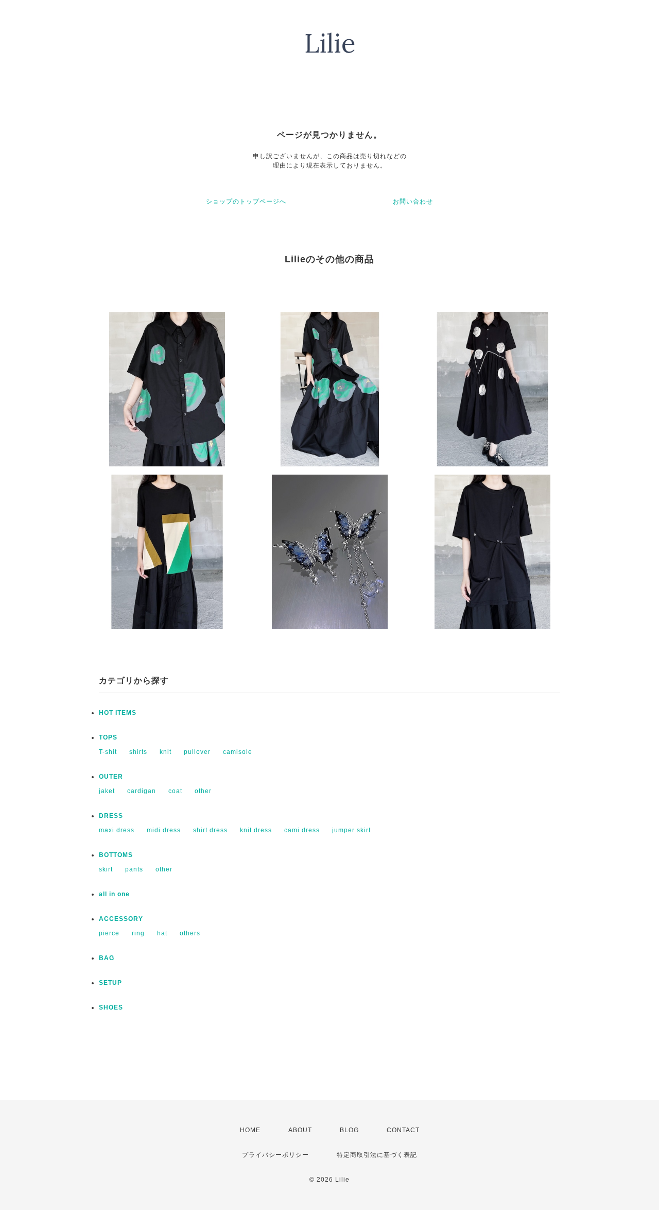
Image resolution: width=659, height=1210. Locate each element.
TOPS (108, 737)
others (190, 933)
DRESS (111, 815)
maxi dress (116, 830)
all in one (114, 894)
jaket (107, 791)
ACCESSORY (121, 918)
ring (138, 933)
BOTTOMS (116, 855)
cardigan (141, 791)
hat (162, 933)
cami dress (302, 830)
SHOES (111, 1007)
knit (165, 751)
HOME (250, 1130)
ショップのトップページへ (246, 201)
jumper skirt (351, 830)
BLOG (349, 1130)
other (203, 791)
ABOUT (300, 1130)
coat (175, 791)
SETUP (110, 982)
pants (134, 869)
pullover (197, 751)
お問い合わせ (413, 201)
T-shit (108, 751)
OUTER (111, 776)
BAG (106, 958)
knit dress (256, 830)
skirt (106, 869)
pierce (109, 933)
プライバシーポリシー (275, 1154)
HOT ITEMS (117, 712)
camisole (237, 751)
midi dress (164, 830)
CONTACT (403, 1130)
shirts (138, 751)
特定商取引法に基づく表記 (377, 1154)
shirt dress (210, 830)
